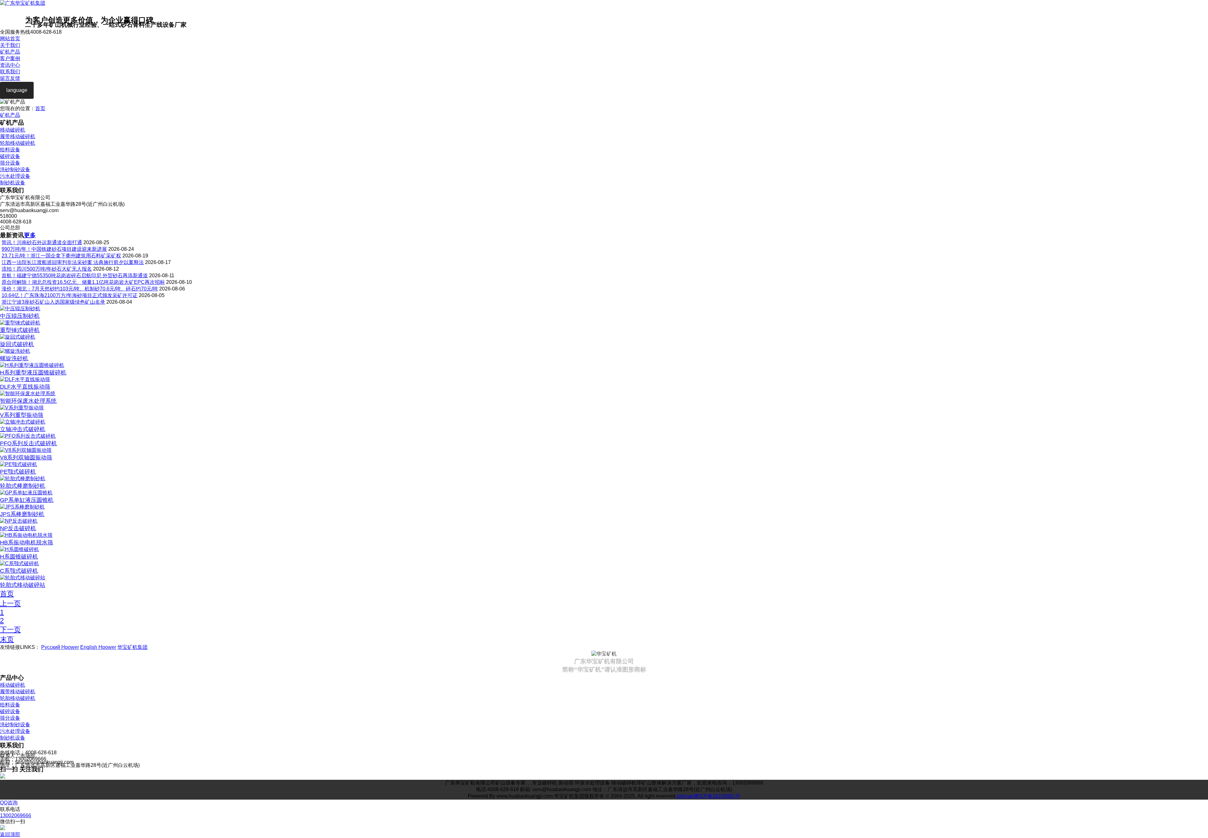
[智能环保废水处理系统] (27, 393)
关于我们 (10, 45)
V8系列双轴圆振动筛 (26, 457)
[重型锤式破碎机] (20, 322)
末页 (7, 639)
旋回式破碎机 (17, 344)
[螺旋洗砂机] (15, 351)
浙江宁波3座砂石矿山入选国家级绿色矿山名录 (53, 302)
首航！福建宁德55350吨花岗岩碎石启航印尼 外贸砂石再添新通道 (75, 275)
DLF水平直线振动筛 (25, 387)
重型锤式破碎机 (20, 330)
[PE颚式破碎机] (18, 464)
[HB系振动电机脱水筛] (26, 535)
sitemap (685, 796)
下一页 (10, 629)
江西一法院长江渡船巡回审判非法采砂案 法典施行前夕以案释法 (73, 262)
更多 (30, 235)
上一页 (10, 603)
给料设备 (10, 149)
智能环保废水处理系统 (28, 401)
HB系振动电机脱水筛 (26, 542)
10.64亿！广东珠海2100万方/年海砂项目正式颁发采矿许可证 (69, 295)
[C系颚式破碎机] (19, 563)
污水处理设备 (15, 176)
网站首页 (10, 38)
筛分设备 (10, 163)
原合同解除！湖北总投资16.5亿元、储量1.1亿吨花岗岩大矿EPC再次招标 (83, 282)
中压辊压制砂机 (20, 316)
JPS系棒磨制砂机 (22, 514)
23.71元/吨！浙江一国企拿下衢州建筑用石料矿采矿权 (61, 255)
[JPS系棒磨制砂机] (22, 506)
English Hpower (98, 647)
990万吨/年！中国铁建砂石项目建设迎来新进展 (54, 249)
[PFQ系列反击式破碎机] (28, 436)
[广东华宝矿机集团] (22, 3)
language (16, 90)
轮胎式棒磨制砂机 (22, 486)
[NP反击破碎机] (18, 521)
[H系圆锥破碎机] (19, 549)
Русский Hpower (60, 647)
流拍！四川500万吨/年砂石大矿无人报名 (47, 269)
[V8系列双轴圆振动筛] (26, 450)
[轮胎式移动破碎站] (22, 577)
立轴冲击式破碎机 (22, 429)
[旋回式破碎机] (17, 337)
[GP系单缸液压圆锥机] (26, 492)
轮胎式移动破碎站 (22, 585)
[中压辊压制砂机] (20, 308)
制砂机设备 (12, 182)
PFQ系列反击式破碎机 (28, 443)
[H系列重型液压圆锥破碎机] (32, 365)
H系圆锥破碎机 (19, 557)
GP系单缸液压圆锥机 (26, 500)
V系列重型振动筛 (21, 415)
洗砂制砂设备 (15, 169)
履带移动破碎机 (17, 136)
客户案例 (10, 58)
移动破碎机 (12, 129)
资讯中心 (10, 65)
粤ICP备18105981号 (717, 796)
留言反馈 (10, 78)
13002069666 (15, 815)
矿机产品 (10, 51)
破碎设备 (10, 156)
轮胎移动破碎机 (17, 143)
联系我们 (10, 71)
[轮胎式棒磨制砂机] (22, 478)
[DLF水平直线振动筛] (25, 379)
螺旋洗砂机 (14, 358)
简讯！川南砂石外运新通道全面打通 (42, 242)
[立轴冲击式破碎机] (22, 422)
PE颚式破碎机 (18, 472)
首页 (40, 108)
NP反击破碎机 (18, 528)
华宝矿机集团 (132, 647)
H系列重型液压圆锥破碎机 (33, 372)
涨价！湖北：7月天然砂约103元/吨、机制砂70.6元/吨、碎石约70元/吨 (80, 288)
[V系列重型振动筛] (22, 407)
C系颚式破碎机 (19, 571)
